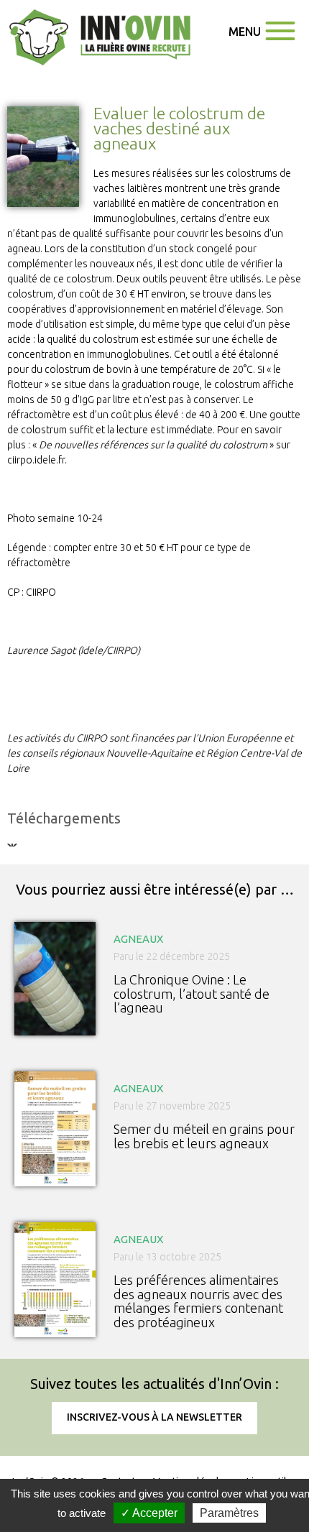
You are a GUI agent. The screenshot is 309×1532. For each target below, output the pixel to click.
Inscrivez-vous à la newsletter (154, 1417)
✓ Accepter (149, 1513)
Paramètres (229, 1513)
